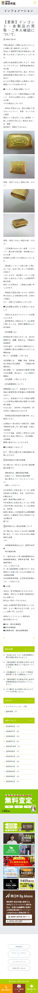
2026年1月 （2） (13, 741)
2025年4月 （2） (13, 761)
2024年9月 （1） (13, 771)
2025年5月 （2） (13, 756)
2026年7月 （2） (13, 731)
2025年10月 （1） (13, 746)
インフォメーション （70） (17, 706)
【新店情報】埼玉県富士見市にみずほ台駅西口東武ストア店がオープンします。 (20, 664)
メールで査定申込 (19, 990)
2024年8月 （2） (13, 776)
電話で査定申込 (6, 990)
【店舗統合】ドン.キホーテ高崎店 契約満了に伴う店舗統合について (19, 673)
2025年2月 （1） (13, 766)
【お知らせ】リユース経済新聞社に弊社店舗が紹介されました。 (20, 656)
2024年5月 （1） (13, 781)
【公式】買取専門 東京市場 (9, 3)
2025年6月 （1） (13, 751)
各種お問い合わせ (31, 990)
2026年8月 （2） (13, 726)
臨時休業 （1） (12, 711)
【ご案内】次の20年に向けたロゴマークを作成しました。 (19, 690)
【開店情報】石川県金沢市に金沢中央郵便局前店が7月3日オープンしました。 (20, 681)
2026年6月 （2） (13, 736)
